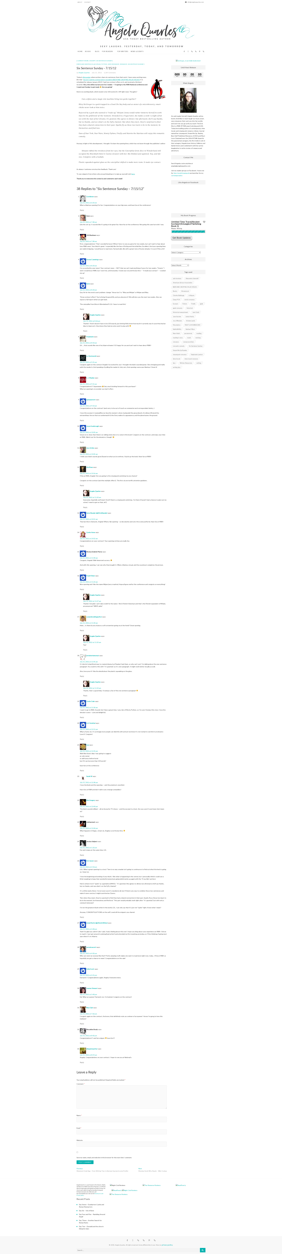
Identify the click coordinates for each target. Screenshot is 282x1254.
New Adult (176, 333)
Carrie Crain (90, 701)
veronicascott (91, 947)
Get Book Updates (182, 237)
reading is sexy (178, 338)
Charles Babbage (178, 295)
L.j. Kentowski (91, 356)
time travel (176, 359)
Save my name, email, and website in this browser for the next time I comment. (104, 1157)
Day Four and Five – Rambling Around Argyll (92, 1215)
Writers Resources (186, 363)
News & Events (137, 51)
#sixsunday (87, 77)
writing (199, 363)
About (79, 2)
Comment (81, 1084)
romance (123, 64)
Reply (82, 210)
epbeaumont (90, 400)
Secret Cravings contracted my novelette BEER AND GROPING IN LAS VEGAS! (111, 80)
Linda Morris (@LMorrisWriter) (97, 923)
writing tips (176, 367)
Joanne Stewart (92, 988)
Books (88, 51)
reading (198, 333)
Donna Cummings (92, 259)
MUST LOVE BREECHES (192, 325)
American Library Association (182, 283)
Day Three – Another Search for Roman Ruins (90, 1221)
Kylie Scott (90, 969)
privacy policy (167, 1245)
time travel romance (191, 359)
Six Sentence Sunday (104, 61)
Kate (88, 284)
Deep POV (176, 299)
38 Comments (111, 73)
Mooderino (176, 325)
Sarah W (89, 776)
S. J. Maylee (90, 378)
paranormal (188, 333)
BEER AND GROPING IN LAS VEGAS (89, 64)
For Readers (107, 51)
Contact (87, 2)
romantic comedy (179, 346)
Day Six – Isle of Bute (86, 1211)
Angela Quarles (84, 73)
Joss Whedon (177, 321)
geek (201, 304)
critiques (191, 295)
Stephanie (90, 337)
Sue (87, 745)
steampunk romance (179, 354)
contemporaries (176, 175)
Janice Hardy (189, 316)
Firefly (193, 304)
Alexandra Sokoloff (192, 278)
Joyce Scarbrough (92, 426)
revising (197, 338)
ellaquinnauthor (91, 1049)
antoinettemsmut (92, 655)
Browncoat (185, 291)
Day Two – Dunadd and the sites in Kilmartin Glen (91, 1227)
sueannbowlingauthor (94, 617)
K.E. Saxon (90, 861)
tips (174, 363)
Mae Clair (89, 1008)
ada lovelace (177, 278)
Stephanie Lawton (197, 354)
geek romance (113, 64)
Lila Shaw (89, 467)
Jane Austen (177, 316)
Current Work (83, 61)
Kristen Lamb (190, 321)
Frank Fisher (90, 576)
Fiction (104, 64)
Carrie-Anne (90, 532)
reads (189, 338)
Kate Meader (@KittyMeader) (96, 513)
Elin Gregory (90, 800)
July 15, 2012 (97, 73)
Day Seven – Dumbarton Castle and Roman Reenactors (91, 1206)
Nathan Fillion (190, 329)
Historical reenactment (180, 312)
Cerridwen (90, 196)
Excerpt (92, 61)
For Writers (122, 51)
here (133, 174)
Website (80, 1140)
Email (79, 1128)
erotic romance (190, 299)
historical (190, 308)
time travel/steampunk (182, 173)
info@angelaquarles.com (195, 2)
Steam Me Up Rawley (180, 350)
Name (79, 1115)
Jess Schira (90, 448)
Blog (97, 51)
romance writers (188, 342)
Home (80, 51)
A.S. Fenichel (90, 723)
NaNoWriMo (177, 329)
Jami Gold (195, 312)
